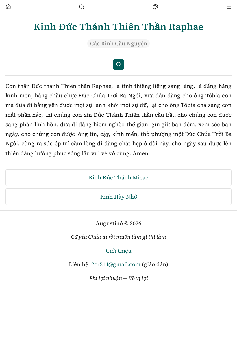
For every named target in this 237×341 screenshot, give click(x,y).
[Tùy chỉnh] (155, 6)
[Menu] (228, 6)
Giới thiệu (119, 250)
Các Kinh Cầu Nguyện (118, 43)
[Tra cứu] (81, 6)
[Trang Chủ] (8, 6)
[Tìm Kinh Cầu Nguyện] (118, 64)
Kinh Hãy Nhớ (118, 196)
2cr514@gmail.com (115, 264)
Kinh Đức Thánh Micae (118, 177)
